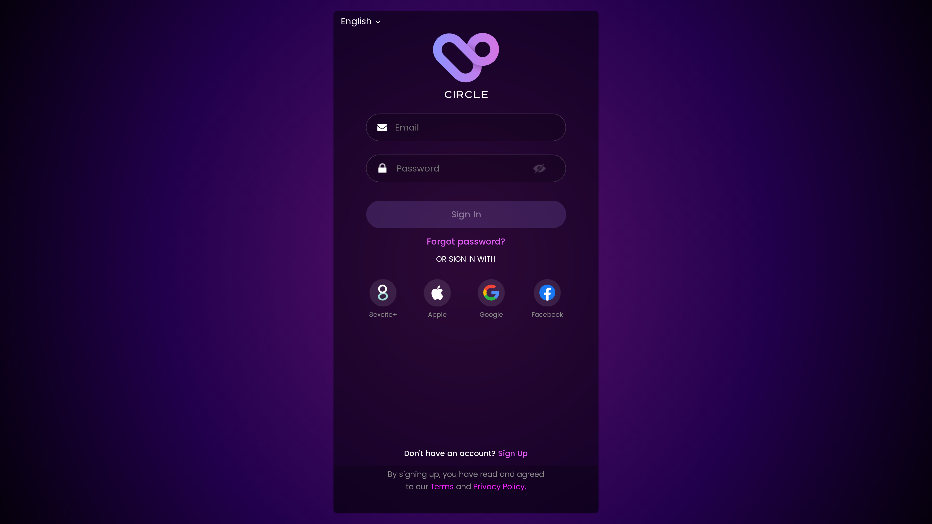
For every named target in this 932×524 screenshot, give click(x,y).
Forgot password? (466, 241)
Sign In (466, 214)
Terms (442, 486)
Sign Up (513, 453)
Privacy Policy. (499, 486)
